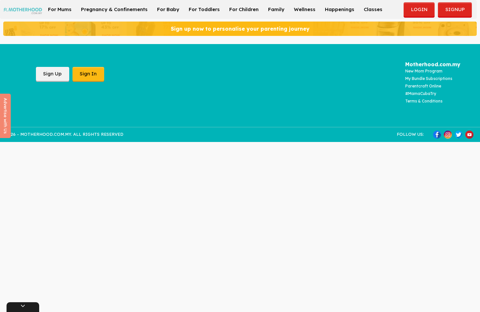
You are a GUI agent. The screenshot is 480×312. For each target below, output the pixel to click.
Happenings (339, 9)
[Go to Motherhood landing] (22, 9)
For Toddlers (204, 9)
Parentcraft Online (423, 86)
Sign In (88, 73)
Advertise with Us (5, 116)
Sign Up (52, 73)
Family (276, 9)
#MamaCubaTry (420, 93)
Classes (373, 9)
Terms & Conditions (423, 101)
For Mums (60, 9)
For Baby (168, 9)
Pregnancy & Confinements (114, 9)
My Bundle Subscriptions (428, 78)
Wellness (304, 9)
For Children (244, 9)
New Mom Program (423, 71)
